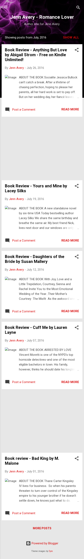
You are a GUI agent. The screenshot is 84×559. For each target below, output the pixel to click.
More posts (42, 528)
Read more (70, 109)
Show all (71, 37)
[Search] (78, 8)
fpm (51, 551)
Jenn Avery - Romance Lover (42, 17)
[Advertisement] (42, 148)
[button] (76, 50)
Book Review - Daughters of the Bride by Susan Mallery (34, 259)
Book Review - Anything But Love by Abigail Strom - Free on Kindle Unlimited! (36, 54)
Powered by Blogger (44, 543)
